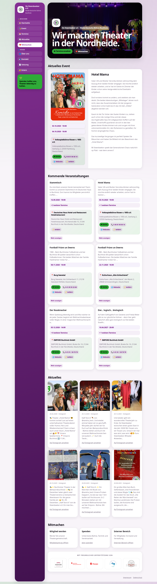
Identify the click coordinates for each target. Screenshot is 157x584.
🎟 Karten (57, 156)
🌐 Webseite (58, 162)
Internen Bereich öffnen (123, 543)
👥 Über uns (24, 54)
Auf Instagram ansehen (59, 443)
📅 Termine (23, 34)
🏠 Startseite (24, 23)
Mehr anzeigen (56, 238)
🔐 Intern (23, 70)
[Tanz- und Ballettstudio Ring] (113, 563)
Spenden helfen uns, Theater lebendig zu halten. (28, 81)
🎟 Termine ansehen (62, 51)
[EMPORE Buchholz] (58, 563)
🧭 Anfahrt (70, 162)
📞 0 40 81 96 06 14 (118, 225)
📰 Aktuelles (24, 39)
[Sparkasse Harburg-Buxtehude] (76, 563)
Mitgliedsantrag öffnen (59, 543)
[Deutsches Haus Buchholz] (131, 563)
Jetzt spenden (87, 543)
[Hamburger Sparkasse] (95, 563)
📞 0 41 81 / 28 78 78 (70, 352)
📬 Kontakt (24, 59)
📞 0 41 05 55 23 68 (70, 287)
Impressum (127, 577)
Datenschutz (137, 577)
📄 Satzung (24, 64)
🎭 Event (22, 28)
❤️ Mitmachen (25, 45)
